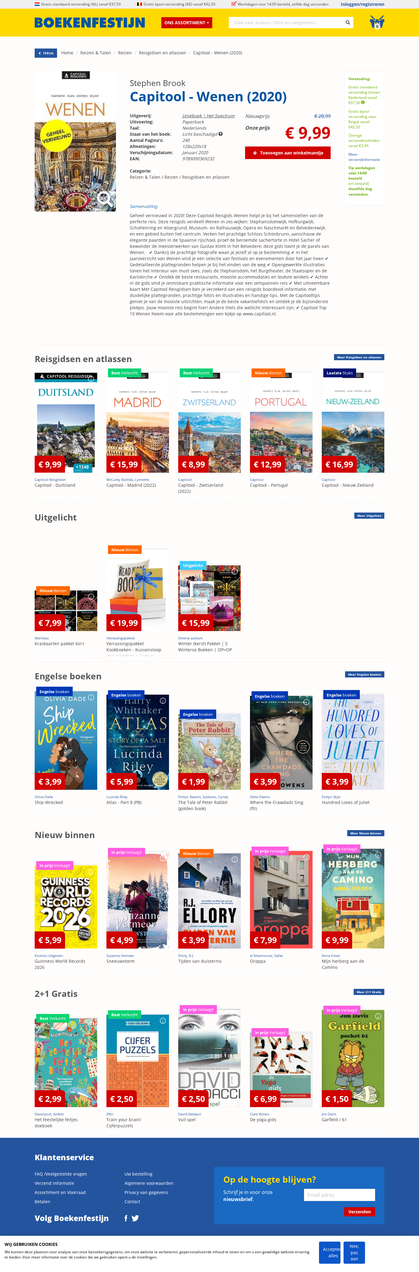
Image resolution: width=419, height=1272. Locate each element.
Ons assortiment (184, 22)
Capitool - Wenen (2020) (217, 53)
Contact (132, 1201)
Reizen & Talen (95, 53)
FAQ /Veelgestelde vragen (61, 1174)
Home (67, 53)
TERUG (47, 53)
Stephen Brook (158, 82)
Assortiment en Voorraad (60, 1192)
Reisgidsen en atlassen (162, 53)
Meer (359, 357)
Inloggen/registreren (362, 4)
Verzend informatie (54, 1183)
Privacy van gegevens (146, 1192)
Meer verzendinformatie (364, 157)
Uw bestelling (138, 1174)
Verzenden (359, 1212)
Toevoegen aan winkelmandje (291, 153)
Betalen (42, 1201)
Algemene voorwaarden (149, 1183)
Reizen (125, 53)
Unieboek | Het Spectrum (208, 116)
